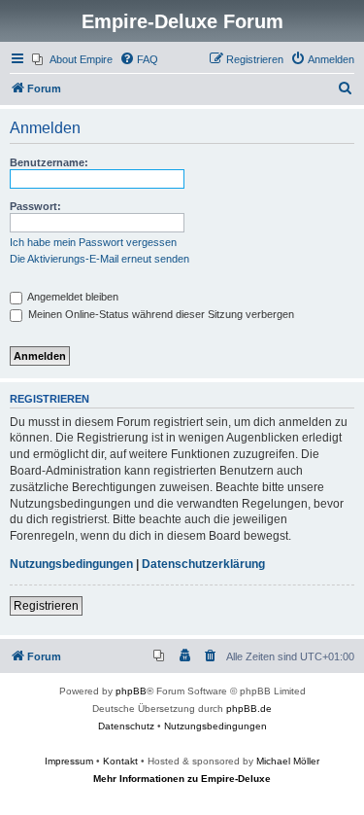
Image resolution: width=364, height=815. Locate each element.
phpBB (131, 691)
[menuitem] (72, 59)
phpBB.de (249, 708)
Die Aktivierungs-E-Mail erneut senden (99, 259)
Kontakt (120, 761)
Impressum (69, 761)
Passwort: (35, 206)
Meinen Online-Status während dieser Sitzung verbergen (159, 314)
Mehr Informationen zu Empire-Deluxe (182, 778)
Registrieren (46, 606)
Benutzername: (49, 162)
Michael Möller (287, 761)
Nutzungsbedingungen (71, 564)
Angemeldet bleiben (71, 296)
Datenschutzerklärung (203, 564)
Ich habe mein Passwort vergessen (93, 242)
